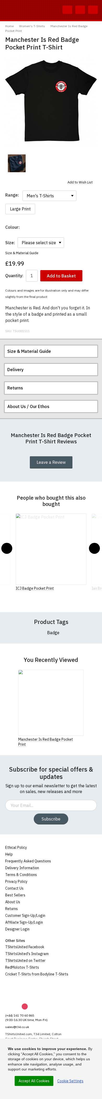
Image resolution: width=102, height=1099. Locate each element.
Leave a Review (51, 462)
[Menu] (93, 10)
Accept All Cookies (34, 1081)
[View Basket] (80, 10)
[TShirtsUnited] (25, 990)
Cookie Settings (70, 1081)
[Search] (67, 10)
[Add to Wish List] (82, 739)
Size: (10, 242)
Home (9, 26)
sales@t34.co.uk (17, 1027)
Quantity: (14, 275)
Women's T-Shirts (32, 26)
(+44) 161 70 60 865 (19, 1015)
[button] (6, 548)
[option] (16, 163)
